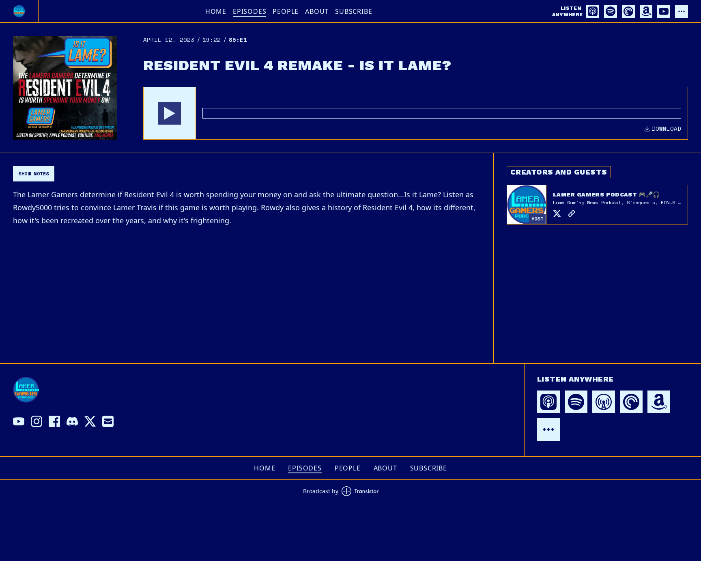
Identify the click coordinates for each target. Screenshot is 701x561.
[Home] (19, 11)
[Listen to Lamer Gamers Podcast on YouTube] (663, 11)
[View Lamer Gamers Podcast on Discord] (72, 421)
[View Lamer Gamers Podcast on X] (90, 421)
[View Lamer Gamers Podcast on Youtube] (18, 421)
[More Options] (681, 11)
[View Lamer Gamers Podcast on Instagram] (36, 421)
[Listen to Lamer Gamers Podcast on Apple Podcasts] (592, 11)
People (286, 11)
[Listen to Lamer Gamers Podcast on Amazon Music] (646, 11)
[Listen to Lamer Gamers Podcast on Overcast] (603, 402)
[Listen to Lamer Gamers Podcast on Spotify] (610, 11)
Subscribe (353, 11)
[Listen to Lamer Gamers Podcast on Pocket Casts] (628, 11)
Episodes (249, 11)
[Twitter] (557, 213)
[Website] (572, 213)
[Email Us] (108, 421)
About (317, 11)
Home (215, 11)
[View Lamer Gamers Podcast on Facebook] (54, 421)
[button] (169, 113)
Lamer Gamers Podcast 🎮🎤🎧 (606, 194)
